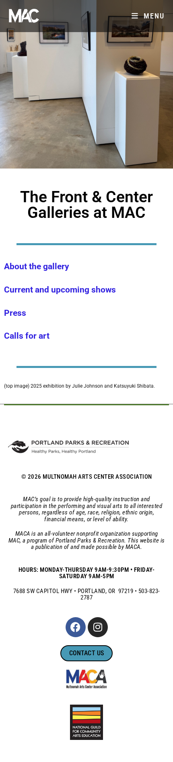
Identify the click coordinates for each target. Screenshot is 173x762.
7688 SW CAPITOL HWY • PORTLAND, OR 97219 (73, 591)
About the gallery (36, 266)
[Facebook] (76, 627)
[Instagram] (98, 627)
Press (15, 313)
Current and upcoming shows (60, 290)
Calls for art (26, 336)
